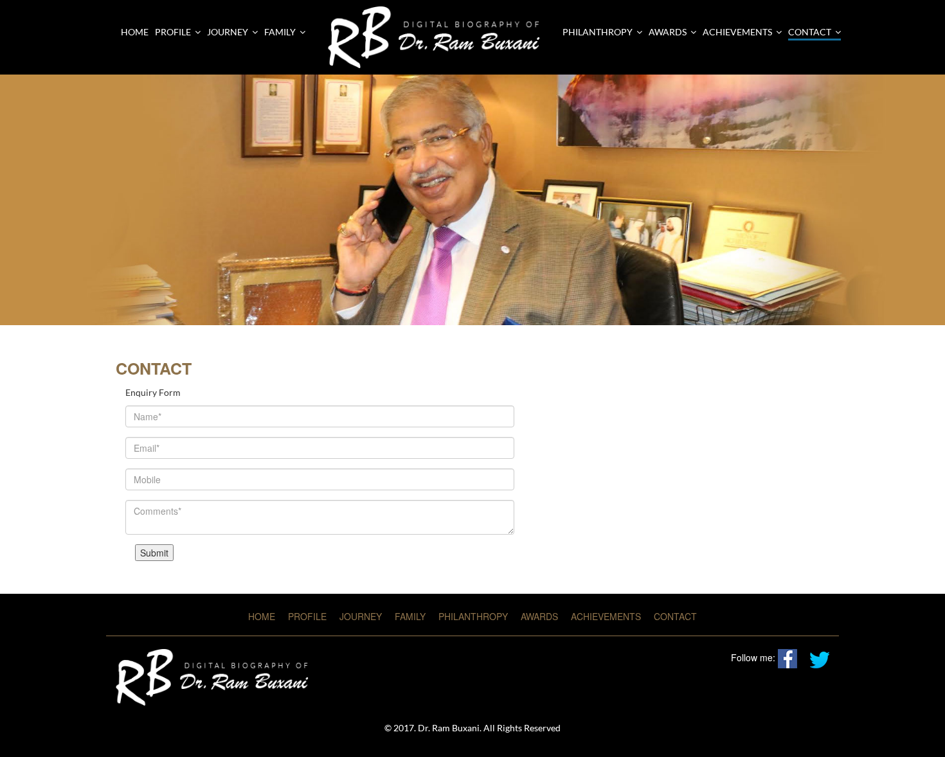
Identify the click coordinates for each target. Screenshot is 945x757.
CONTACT (809, 31)
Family (280, 31)
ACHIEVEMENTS (737, 31)
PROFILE (307, 616)
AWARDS (668, 31)
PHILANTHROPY (597, 31)
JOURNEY (360, 616)
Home (134, 31)
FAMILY (410, 616)
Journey (227, 31)
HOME (261, 616)
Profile (173, 31)
